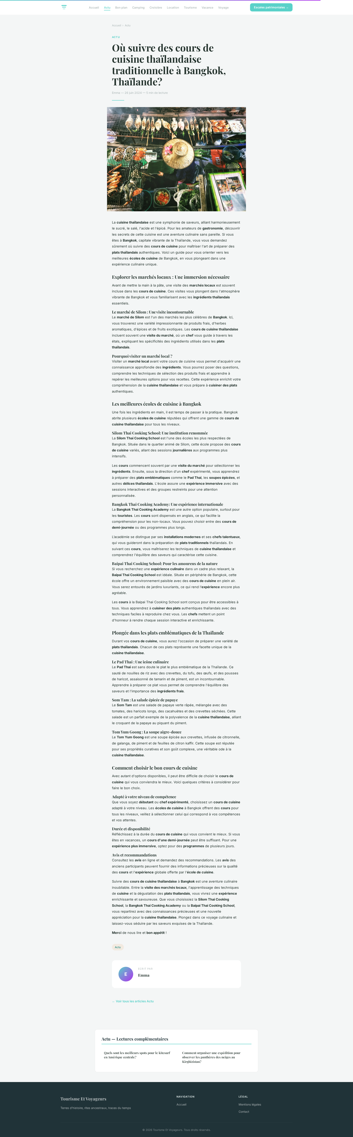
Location (173, 7)
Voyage (223, 7)
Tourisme (190, 7)
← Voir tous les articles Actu (133, 1001)
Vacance (207, 7)
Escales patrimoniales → (271, 7)
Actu (107, 7)
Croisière (156, 7)
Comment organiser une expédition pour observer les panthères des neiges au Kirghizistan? (211, 1057)
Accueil (94, 7)
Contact (244, 1111)
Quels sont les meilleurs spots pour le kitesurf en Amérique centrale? (137, 1055)
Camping (138, 7)
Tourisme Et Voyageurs (83, 1098)
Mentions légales (250, 1104)
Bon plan (121, 7)
